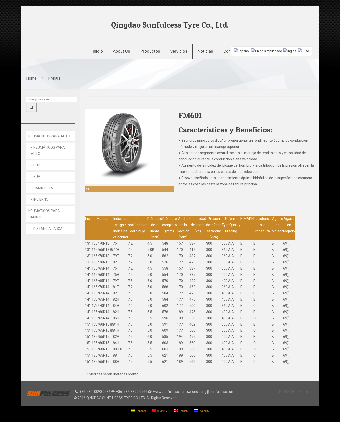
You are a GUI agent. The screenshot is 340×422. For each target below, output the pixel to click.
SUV (36, 177)
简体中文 (162, 410)
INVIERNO (40, 199)
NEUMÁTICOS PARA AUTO (49, 136)
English (183, 410)
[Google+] (286, 391)
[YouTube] (299, 391)
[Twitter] (292, 391)
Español (140, 410)
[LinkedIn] (306, 391)
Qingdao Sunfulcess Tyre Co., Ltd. (170, 25)
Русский (203, 410)
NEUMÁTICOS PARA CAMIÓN (44, 214)
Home (31, 78)
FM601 (54, 78)
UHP (36, 165)
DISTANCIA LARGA (48, 229)
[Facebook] (279, 391)
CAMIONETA (43, 188)
